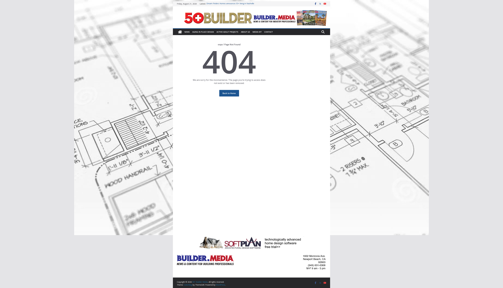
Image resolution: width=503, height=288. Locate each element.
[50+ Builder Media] (180, 32)
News (187, 32)
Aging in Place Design (203, 32)
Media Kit (257, 32)
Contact (268, 32)
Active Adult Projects (227, 32)
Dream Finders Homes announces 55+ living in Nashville (230, 3)
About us (245, 32)
